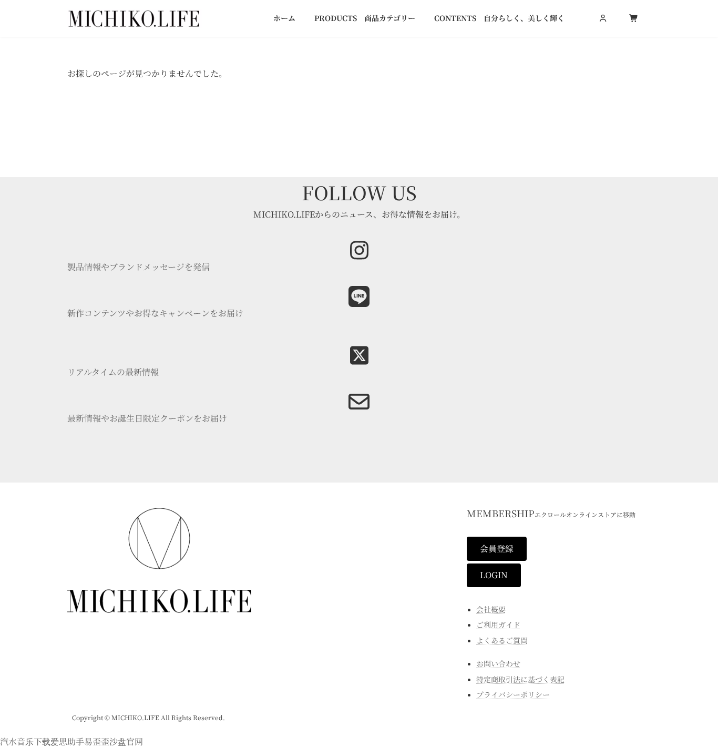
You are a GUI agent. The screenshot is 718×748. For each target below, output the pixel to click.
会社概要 (491, 608)
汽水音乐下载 (25, 741)
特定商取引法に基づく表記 (520, 678)
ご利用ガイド (498, 624)
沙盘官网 (126, 741)
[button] (497, 548)
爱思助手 (67, 741)
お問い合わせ (498, 663)
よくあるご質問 (502, 640)
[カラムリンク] (359, 409)
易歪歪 (96, 741)
